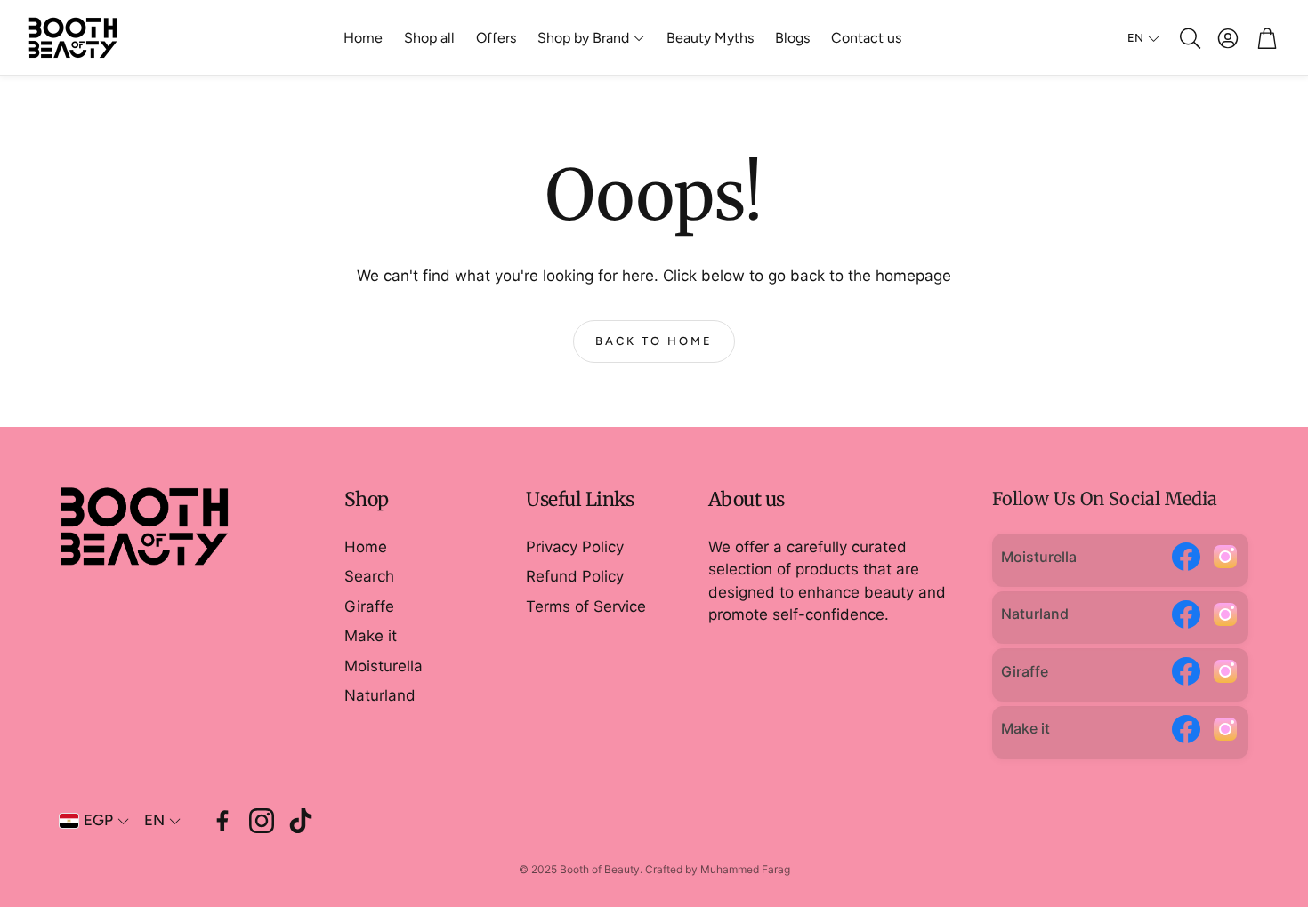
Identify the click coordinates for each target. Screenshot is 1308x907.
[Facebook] (1186, 560)
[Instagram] (1225, 560)
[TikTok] (300, 820)
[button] (1188, 38)
